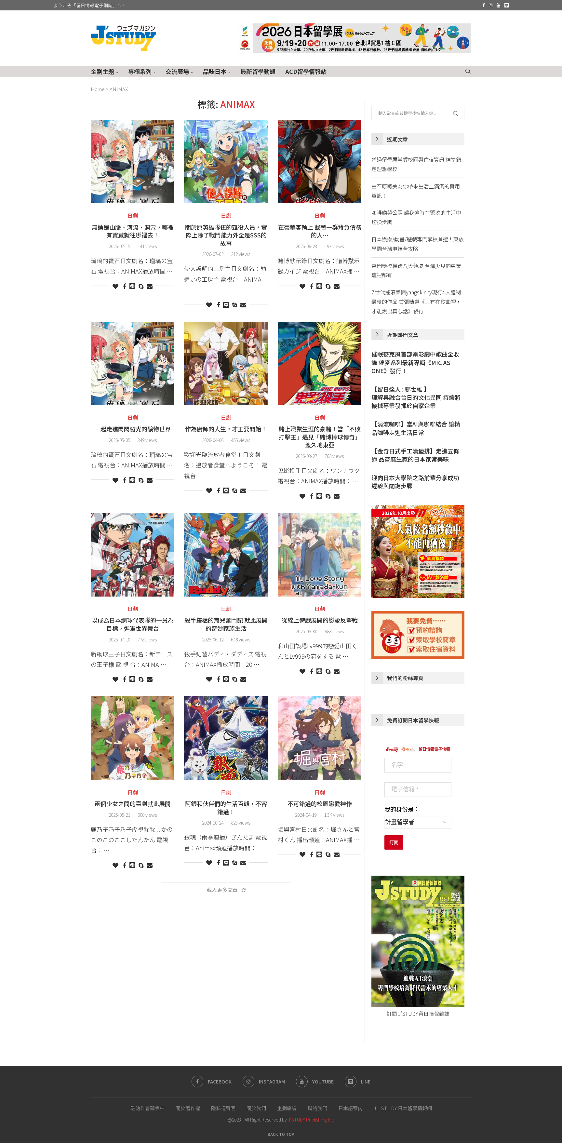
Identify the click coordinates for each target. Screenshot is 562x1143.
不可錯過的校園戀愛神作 (320, 803)
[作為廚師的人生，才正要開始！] (226, 363)
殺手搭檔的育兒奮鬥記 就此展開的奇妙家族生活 (226, 624)
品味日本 (214, 71)
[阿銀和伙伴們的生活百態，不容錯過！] (226, 738)
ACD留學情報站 (306, 71)
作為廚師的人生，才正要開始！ (226, 428)
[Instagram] (490, 5)
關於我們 (256, 1108)
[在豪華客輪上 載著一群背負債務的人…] (319, 161)
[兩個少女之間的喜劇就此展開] (132, 738)
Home (98, 89)
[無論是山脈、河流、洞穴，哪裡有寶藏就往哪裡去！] (132, 161)
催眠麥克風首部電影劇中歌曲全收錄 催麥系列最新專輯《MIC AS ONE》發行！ (415, 362)
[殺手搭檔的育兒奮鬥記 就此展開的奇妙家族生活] (226, 555)
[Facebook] (483, 5)
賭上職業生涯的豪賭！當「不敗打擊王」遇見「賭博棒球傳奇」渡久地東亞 (320, 436)
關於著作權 (188, 1108)
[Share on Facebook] (124, 286)
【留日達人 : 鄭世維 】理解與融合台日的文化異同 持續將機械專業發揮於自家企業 (416, 397)
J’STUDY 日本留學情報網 (403, 1108)
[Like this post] (115, 286)
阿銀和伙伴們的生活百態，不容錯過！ (226, 807)
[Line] (506, 5)
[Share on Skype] (141, 286)
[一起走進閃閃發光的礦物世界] (132, 363)
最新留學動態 (257, 71)
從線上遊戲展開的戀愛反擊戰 (320, 620)
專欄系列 (140, 71)
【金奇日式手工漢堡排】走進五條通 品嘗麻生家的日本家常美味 (415, 455)
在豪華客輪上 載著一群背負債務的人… (319, 231)
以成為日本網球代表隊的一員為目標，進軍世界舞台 (133, 624)
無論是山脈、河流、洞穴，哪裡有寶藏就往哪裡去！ (133, 231)
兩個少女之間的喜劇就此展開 (133, 803)
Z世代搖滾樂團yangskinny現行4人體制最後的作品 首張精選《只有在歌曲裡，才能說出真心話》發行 (416, 301)
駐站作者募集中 (147, 1108)
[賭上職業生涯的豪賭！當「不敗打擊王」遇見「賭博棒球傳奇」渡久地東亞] (319, 363)
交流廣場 (177, 71)
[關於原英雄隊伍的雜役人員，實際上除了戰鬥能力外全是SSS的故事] (226, 161)
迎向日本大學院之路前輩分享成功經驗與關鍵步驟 (415, 482)
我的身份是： (402, 810)
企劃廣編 (287, 1108)
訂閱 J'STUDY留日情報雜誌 (417, 1013)
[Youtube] (498, 5)
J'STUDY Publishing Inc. (311, 1119)
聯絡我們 (317, 1108)
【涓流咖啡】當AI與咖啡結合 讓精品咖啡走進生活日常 (415, 428)
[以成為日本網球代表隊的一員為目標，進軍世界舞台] (132, 555)
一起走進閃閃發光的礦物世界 (133, 428)
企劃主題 (102, 71)
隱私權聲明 (223, 1108)
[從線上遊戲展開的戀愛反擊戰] (319, 555)
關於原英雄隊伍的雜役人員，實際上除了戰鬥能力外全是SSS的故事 (226, 235)
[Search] (468, 71)
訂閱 (393, 842)
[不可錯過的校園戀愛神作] (319, 738)
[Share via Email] (150, 286)
